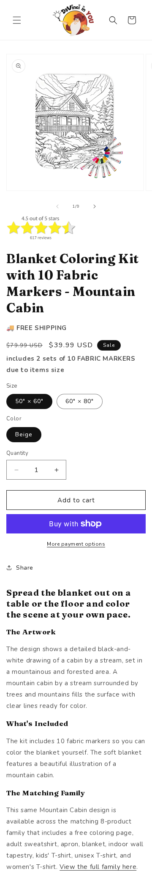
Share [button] (24, 568)
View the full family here (98, 867)
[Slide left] (57, 206)
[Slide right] (94, 206)
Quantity (17, 453)
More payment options (76, 544)
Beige (24, 434)
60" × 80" (79, 401)
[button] (17, 20)
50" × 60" (29, 401)
